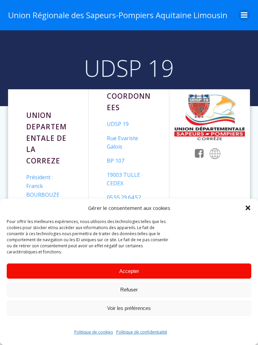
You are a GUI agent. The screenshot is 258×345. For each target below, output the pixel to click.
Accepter (129, 271)
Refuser (129, 289)
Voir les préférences (129, 308)
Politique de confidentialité (141, 332)
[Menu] (244, 15)
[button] (248, 208)
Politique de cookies (93, 332)
